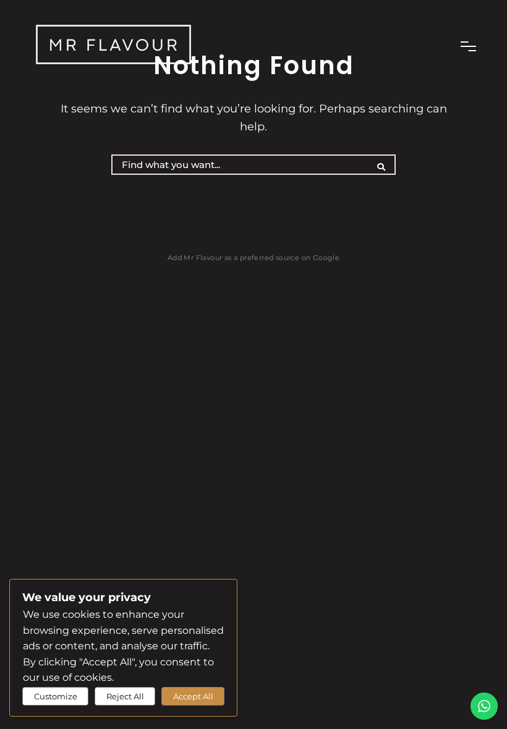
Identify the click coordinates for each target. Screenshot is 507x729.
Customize (55, 696)
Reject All (125, 696)
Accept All (193, 696)
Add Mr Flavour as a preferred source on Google (253, 257)
